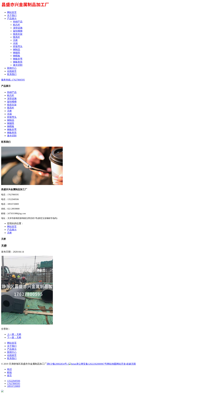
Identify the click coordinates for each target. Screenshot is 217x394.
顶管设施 (17, 28)
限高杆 (16, 37)
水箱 (15, 43)
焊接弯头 (17, 46)
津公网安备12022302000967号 (91, 364)
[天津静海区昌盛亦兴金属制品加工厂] (25, 7)
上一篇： (14, 334)
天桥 (15, 40)
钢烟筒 (16, 52)
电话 (9, 369)
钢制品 (16, 49)
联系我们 (12, 358)
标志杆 (16, 24)
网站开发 (121, 364)
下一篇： (14, 337)
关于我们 (12, 346)
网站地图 (111, 364)
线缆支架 (17, 34)
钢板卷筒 (17, 62)
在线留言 (12, 355)
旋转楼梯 (17, 31)
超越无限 (131, 364)
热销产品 (17, 21)
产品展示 (12, 229)
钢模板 (16, 55)
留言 (9, 375)
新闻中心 (12, 352)
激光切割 (17, 65)
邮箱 (9, 372)
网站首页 (12, 226)
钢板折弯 (17, 59)
